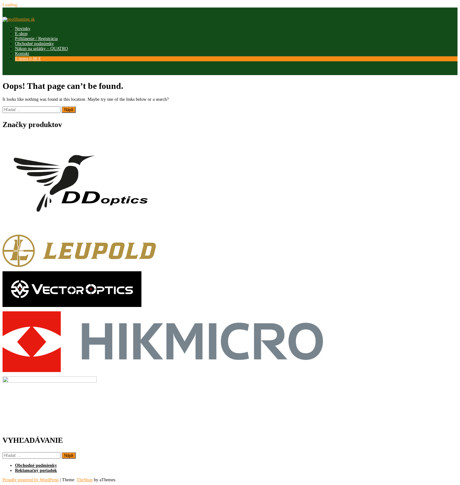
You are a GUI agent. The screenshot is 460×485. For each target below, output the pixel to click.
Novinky (22, 28)
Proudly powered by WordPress (31, 479)
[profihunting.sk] (19, 19)
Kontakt (22, 53)
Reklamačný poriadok (36, 470)
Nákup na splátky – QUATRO (41, 48)
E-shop (21, 33)
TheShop (85, 479)
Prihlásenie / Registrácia (36, 38)
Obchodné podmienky (34, 43)
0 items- (28, 58)
